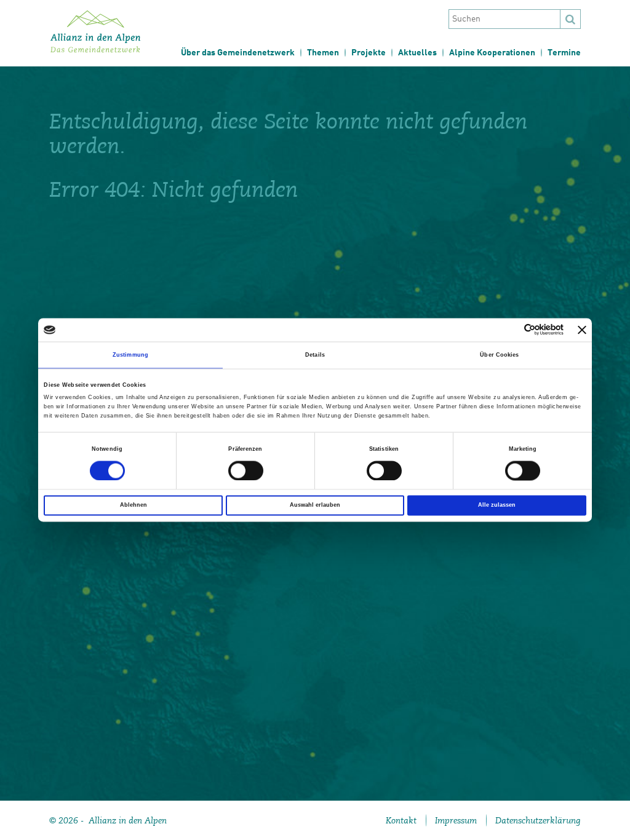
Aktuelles (417, 53)
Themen (323, 53)
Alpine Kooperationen (492, 53)
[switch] (245, 470)
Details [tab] (315, 355)
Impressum (456, 820)
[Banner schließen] (582, 329)
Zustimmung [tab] (130, 355)
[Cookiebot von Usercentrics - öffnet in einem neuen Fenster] (510, 330)
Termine (564, 53)
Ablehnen (133, 505)
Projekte (368, 53)
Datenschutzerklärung (538, 820)
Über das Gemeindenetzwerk (238, 53)
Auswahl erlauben (315, 505)
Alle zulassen (497, 505)
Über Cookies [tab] (499, 355)
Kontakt (401, 820)
